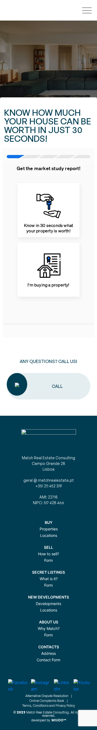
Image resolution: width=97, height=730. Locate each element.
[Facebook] (19, 685)
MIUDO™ (58, 720)
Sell (48, 547)
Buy (49, 522)
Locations (48, 535)
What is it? (49, 578)
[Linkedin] (64, 685)
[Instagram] (42, 685)
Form (48, 560)
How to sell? (48, 553)
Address (48, 653)
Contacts (48, 647)
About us (48, 622)
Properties (49, 529)
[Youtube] (83, 685)
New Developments (48, 597)
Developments (48, 603)
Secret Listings (48, 572)
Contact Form (48, 660)
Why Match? (49, 628)
